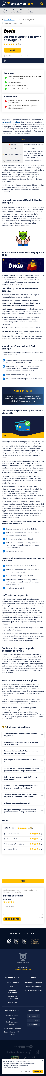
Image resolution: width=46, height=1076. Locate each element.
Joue (12, 50)
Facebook (35, 1016)
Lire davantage (25, 1071)
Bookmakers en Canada (12, 1023)
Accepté (37, 1071)
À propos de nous (12, 983)
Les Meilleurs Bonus (33, 986)
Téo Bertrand (9, 20)
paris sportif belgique (11, 122)
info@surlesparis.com (23, 969)
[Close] (42, 1060)
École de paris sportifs (33, 990)
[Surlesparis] (20, 4)
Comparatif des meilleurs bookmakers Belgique (22, 11)
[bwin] (10, 31)
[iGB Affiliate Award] (9, 941)
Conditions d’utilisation (12, 991)
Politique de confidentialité (12, 997)
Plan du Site (12, 1003)
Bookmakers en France (12, 1017)
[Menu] (4, 4)
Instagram (34, 1024)
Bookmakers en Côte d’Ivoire (12, 1033)
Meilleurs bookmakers (33, 983)
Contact (12, 986)
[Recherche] (41, 3)
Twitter (36, 1020)
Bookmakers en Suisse (12, 1028)
